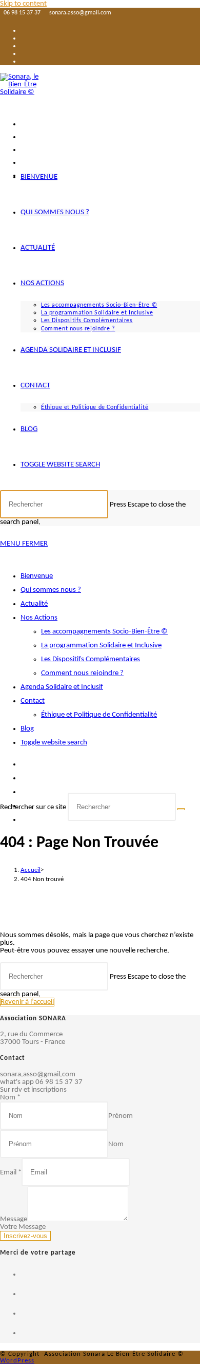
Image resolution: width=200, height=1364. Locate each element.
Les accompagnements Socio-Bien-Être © (104, 632)
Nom (10, 1097)
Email (11, 1172)
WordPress (17, 1360)
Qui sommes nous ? (51, 590)
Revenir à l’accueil (27, 1002)
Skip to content (23, 4)
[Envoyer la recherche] (181, 809)
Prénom (120, 1116)
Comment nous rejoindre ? (82, 673)
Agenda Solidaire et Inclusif (62, 687)
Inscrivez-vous (25, 1236)
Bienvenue (37, 576)
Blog (27, 729)
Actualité (34, 604)
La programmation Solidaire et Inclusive (101, 645)
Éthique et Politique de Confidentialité (99, 715)
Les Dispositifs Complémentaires (90, 659)
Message (13, 1219)
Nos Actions (39, 618)
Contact (33, 701)
